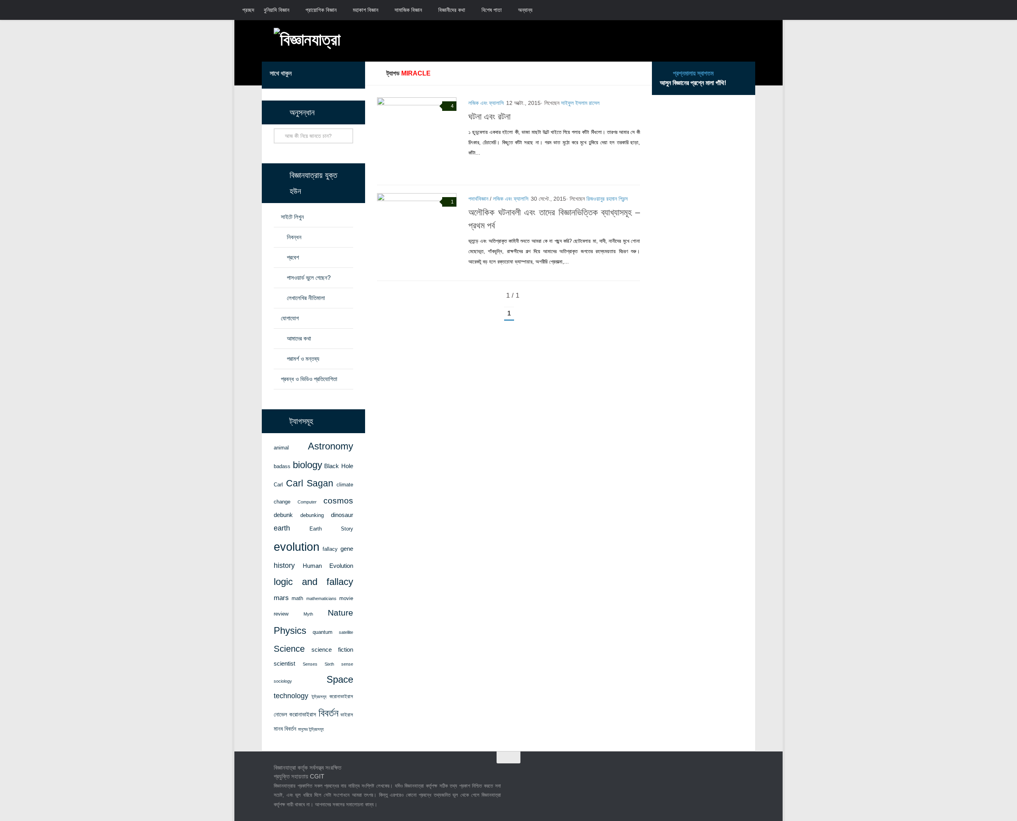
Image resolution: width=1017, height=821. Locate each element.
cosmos (338, 500)
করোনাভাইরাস (341, 696)
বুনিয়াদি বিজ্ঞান (276, 10)
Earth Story (331, 529)
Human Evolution (328, 566)
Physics (290, 630)
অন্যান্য (525, 10)
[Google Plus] (339, 74)
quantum (323, 632)
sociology (283, 681)
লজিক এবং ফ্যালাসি (486, 103)
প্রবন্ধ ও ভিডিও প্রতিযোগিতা (309, 379)
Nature (340, 612)
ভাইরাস (346, 715)
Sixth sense (339, 664)
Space (340, 679)
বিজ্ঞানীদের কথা (451, 10)
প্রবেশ (293, 257)
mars (281, 597)
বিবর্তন (328, 713)
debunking (312, 515)
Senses (310, 664)
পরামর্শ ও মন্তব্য (303, 358)
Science (289, 649)
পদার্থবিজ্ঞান (478, 199)
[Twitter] (327, 74)
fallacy (330, 549)
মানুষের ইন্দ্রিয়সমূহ (311, 729)
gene (346, 549)
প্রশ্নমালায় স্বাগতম (693, 73)
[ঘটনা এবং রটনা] (416, 137)
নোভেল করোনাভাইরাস (295, 714)
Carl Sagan (310, 483)
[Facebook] (314, 74)
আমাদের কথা (299, 338)
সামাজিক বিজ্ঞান (408, 10)
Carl (278, 485)
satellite (346, 632)
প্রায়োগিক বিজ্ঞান (320, 10)
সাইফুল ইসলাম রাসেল (580, 103)
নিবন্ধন (294, 237)
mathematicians (321, 598)
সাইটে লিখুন (292, 216)
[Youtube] (352, 74)
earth (282, 528)
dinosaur (342, 515)
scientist (284, 663)
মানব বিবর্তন (285, 729)
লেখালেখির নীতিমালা (306, 297)
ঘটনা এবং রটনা (489, 117)
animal (281, 448)
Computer (307, 502)
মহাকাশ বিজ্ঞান (365, 10)
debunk (283, 515)
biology (307, 465)
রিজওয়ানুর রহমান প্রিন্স (607, 199)
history (284, 565)
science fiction (332, 650)
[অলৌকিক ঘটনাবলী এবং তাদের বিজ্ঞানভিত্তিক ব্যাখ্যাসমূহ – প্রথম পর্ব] (416, 233)
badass (282, 466)
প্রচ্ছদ (248, 10)
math (297, 598)
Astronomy (330, 446)
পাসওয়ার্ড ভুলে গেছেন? (309, 277)
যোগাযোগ (290, 318)
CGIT (317, 776)
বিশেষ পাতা (491, 10)
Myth (308, 614)
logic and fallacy (313, 582)
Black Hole (338, 466)
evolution (296, 546)
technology (291, 696)
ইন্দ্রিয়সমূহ (319, 696)
